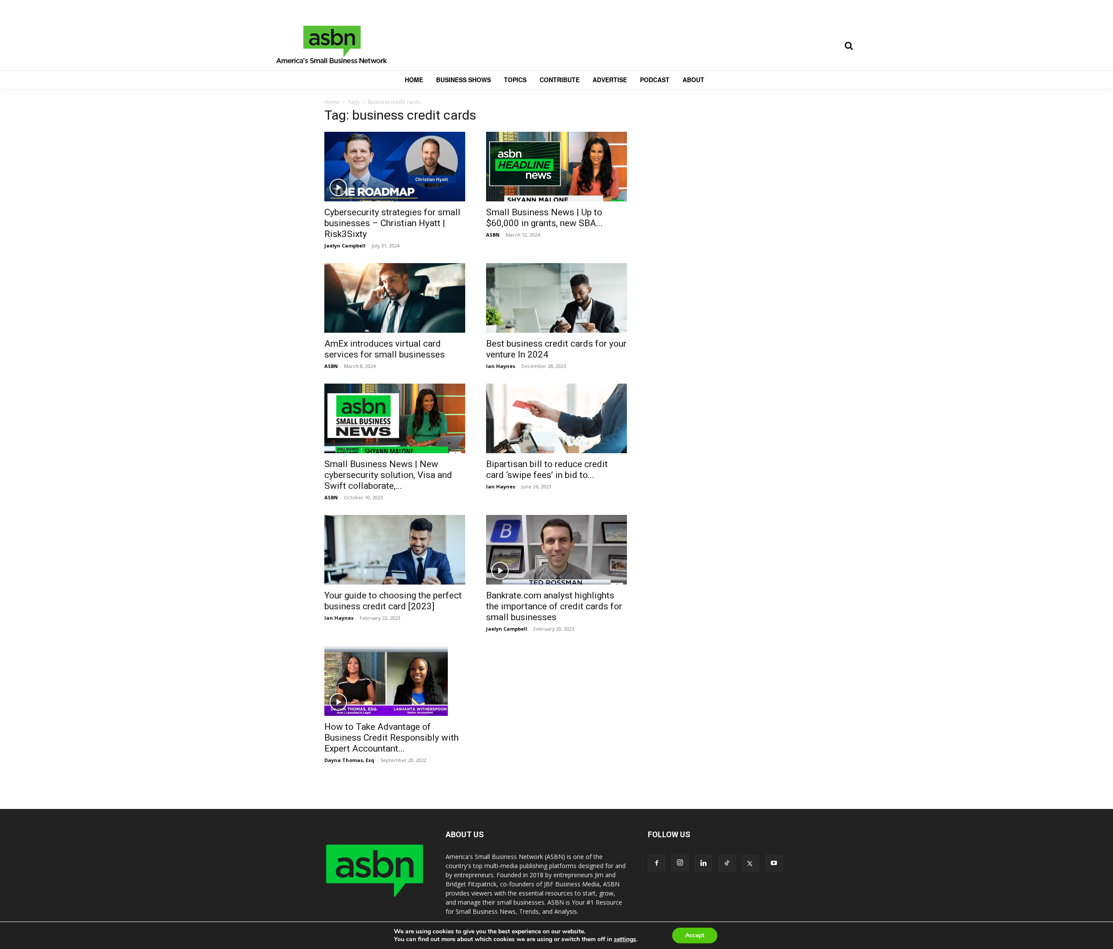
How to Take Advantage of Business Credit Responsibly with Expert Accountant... (391, 738)
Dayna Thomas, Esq (349, 760)
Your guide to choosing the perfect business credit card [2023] (393, 601)
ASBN (493, 234)
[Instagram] (680, 863)
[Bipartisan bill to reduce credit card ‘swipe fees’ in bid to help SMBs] (556, 418)
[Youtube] (774, 863)
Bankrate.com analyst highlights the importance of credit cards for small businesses (554, 606)
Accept (694, 935)
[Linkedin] (703, 863)
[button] (848, 45)
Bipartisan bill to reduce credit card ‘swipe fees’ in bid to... (547, 469)
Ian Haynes (500, 366)
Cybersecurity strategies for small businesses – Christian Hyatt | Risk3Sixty (392, 223)
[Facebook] (656, 863)
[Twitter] (750, 863)
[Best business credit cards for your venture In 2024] (556, 298)
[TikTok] (727, 863)
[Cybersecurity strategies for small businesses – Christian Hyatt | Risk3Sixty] (394, 166)
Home (332, 102)
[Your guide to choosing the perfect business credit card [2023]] (394, 550)
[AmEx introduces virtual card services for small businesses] (394, 298)
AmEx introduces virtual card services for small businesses (384, 349)
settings (625, 939)
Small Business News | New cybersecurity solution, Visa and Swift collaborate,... (388, 475)
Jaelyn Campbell (345, 245)
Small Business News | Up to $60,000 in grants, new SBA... (544, 217)
